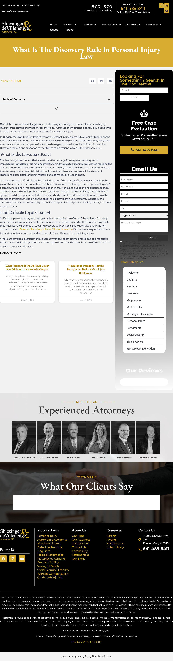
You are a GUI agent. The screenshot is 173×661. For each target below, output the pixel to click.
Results (69, 30)
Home (53, 24)
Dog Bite (132, 279)
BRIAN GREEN (73, 457)
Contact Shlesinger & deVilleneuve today (46, 229)
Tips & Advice (135, 341)
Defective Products (49, 547)
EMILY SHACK (98, 457)
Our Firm (68, 24)
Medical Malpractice (50, 554)
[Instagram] (166, 5)
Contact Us (79, 547)
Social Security (30, 5)
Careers (111, 536)
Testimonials (80, 554)
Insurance (133, 293)
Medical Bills (134, 307)
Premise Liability (48, 562)
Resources (152, 24)
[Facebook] (3, 558)
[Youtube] (166, 10)
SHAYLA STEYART (148, 457)
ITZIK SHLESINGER (49, 457)
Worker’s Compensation (16, 11)
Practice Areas (109, 24)
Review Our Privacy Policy (86, 641)
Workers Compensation (141, 348)
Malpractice (134, 300)
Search (134, 97)
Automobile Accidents (52, 539)
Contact (54, 30)
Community (80, 551)
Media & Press (116, 543)
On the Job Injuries (49, 577)
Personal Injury (10, 5)
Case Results (80, 543)
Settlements (134, 327)
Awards (112, 539)
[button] (92, 81)
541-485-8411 (133, 8)
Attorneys (132, 24)
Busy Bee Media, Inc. (98, 656)
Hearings (132, 286)
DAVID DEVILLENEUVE (24, 457)
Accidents (133, 272)
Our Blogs (78, 558)
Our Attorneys (81, 539)
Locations (87, 24)
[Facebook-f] (161, 5)
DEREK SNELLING (123, 457)
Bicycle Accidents (48, 543)
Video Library (115, 547)
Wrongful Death (48, 566)
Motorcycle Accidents (140, 314)
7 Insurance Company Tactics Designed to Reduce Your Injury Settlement (86, 269)
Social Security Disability (53, 570)
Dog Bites (44, 551)
